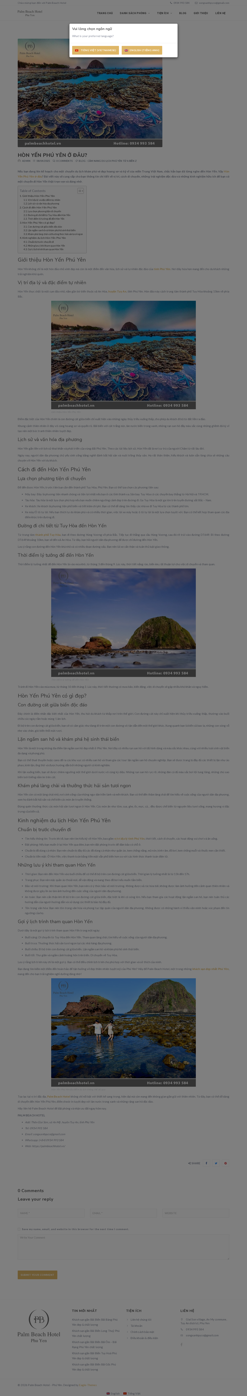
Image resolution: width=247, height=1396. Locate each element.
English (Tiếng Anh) (144, 50)
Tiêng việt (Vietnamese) (98, 50)
